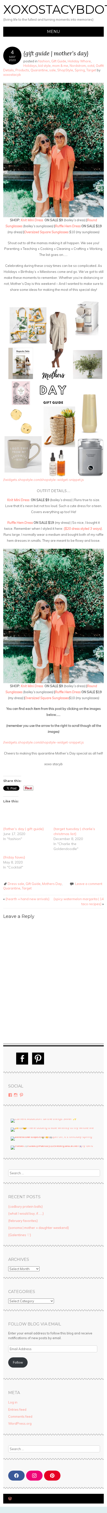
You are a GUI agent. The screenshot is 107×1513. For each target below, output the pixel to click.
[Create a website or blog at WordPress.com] (10, 1499)
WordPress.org (20, 1423)
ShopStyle (65, 70)
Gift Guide (58, 61)
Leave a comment (88, 884)
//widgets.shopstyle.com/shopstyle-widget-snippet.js (43, 480)
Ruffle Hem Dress (68, 226)
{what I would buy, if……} (26, 1213)
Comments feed (20, 1416)
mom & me (60, 66)
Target (91, 70)
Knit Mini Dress (32, 220)
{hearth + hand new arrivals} (26, 899)
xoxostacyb (12, 75)
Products (22, 70)
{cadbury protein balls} (25, 1206)
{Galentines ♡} (19, 1235)
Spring (80, 70)
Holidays (30, 66)
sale (52, 70)
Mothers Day (52, 884)
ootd (90, 66)
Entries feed (17, 1409)
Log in (12, 1402)
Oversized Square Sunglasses (46, 232)
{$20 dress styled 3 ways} (83, 529)
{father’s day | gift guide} (23, 829)
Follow (18, 1362)
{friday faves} (14, 857)
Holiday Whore (79, 61)
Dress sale (16, 884)
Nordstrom (78, 66)
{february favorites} (23, 1221)
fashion (44, 61)
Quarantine (39, 70)
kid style (44, 66)
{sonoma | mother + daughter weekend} (38, 1228)
